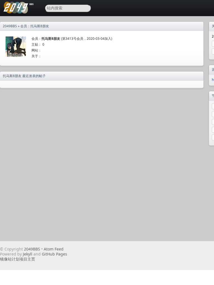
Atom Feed (54, 249)
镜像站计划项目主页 (17, 259)
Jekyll (27, 254)
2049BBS (10, 26)
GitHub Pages (54, 254)
